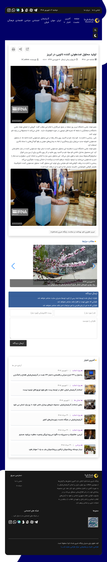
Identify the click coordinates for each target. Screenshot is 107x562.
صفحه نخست (76, 20)
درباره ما (87, 10)
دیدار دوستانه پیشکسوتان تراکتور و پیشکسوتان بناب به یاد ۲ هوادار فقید (55, 449)
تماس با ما (96, 10)
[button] (13, 266)
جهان (53, 20)
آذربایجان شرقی (45, 20)
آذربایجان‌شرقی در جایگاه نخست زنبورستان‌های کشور (62, 419)
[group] (53, 266)
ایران (59, 20)
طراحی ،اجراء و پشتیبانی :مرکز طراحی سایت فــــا (80, 546)
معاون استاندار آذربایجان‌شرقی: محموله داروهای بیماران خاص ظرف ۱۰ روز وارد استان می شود (47, 404)
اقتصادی (19, 20)
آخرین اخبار (67, 20)
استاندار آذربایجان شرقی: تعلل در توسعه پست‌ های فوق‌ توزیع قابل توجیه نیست (52, 389)
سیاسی (27, 20)
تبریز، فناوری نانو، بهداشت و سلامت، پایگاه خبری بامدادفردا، (72, 231)
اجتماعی (35, 20)
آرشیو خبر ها (17, 365)
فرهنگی (10, 20)
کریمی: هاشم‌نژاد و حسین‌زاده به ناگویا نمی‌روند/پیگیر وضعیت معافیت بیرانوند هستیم (50, 434)
